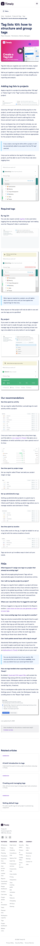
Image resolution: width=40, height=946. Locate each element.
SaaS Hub (12, 861)
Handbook (8, 16)
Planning (3, 853)
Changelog (13, 901)
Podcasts (12, 898)
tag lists (22, 219)
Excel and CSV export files (17, 675)
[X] (6, 837)
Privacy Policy (10, 943)
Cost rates (4, 894)
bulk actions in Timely (10, 650)
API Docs (12, 903)
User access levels (3, 868)
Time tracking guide (12, 885)
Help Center (13, 845)
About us (28, 856)
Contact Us (29, 861)
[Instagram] (9, 837)
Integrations (13, 879)
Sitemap (12, 906)
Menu (6, 11)
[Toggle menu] (37, 4)
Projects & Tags (16, 16)
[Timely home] (7, 3)
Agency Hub (13, 858)
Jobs (27, 864)
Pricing (11, 877)
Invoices (3, 891)
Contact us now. (8, 730)
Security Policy (19, 943)
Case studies (13, 874)
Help (2, 16)
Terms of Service (29, 943)
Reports (3, 878)
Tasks (2, 907)
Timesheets (4, 856)
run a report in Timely (19, 438)
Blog (11, 895)
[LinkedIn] (2, 837)
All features (4, 845)
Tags (24, 16)
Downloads (29, 853)
